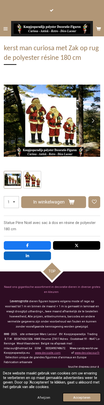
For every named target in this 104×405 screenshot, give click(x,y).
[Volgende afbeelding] (93, 121)
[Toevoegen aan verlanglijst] (94, 202)
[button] (12, 180)
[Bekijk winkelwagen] (98, 28)
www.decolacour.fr (87, 353)
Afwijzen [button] (43, 397)
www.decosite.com (48, 353)
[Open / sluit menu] (5, 28)
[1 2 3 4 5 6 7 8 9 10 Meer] (11, 202)
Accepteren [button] (81, 397)
